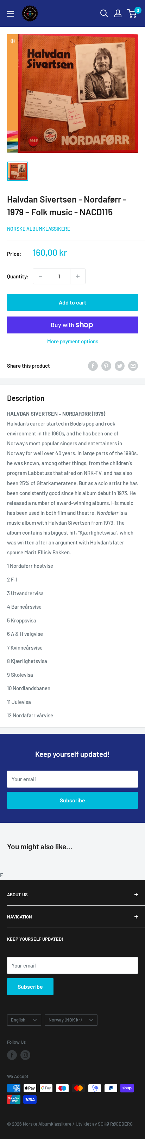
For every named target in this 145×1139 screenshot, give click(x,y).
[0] (132, 13)
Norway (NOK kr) (65, 1020)
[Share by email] (133, 365)
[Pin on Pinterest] (106, 365)
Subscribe (72, 800)
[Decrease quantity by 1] (40, 276)
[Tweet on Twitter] (120, 365)
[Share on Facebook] (93, 365)
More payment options (72, 341)
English (18, 1020)
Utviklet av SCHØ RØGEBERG (104, 1124)
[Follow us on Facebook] (12, 1055)
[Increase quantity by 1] (77, 276)
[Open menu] (10, 14)
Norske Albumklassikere (38, 229)
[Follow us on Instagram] (25, 1055)
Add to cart (72, 302)
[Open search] (104, 13)
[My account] (117, 13)
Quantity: (18, 276)
